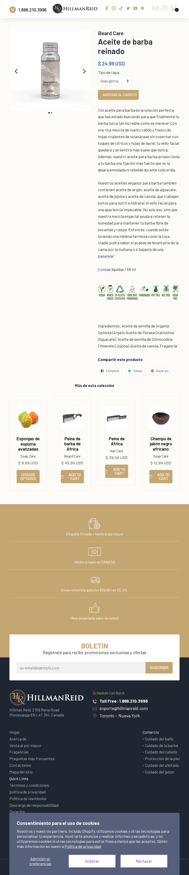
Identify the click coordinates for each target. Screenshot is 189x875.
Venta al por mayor (25, 745)
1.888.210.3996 (133, 701)
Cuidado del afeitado (162, 765)
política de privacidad (27, 792)
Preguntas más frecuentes (32, 758)
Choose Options (28, 476)
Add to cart (75, 476)
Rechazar (144, 861)
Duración (17, 811)
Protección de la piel (162, 758)
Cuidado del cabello (161, 752)
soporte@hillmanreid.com (124, 708)
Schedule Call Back (108, 692)
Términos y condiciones (29, 785)
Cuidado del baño (159, 738)
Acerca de (18, 738)
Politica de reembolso (27, 798)
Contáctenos (20, 765)
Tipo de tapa (108, 72)
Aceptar (92, 861)
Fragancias (19, 752)
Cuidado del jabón (159, 772)
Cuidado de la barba (161, 745)
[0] (173, 9)
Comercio (151, 732)
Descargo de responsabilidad (34, 805)
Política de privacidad (83, 846)
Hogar (14, 732)
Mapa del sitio (21, 772)
